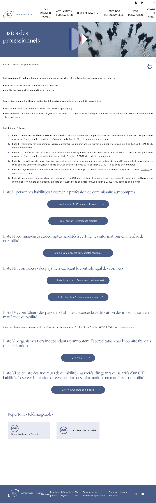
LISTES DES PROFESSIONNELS (113, 13)
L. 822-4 (110, 181)
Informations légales (67, 494)
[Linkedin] (143, 494)
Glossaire (45, 494)
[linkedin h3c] (142, 2)
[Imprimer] (150, 66)
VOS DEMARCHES (135, 13)
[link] (29, 430)
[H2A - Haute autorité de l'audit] (19, 14)
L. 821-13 (79, 139)
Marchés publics (54, 494)
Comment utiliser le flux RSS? (118, 494)
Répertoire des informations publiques (94, 494)
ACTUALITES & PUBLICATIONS (64, 13)
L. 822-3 (145, 169)
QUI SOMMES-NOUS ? (45, 13)
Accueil (6, 64)
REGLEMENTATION (87, 13)
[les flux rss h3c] (136, 2)
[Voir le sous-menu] (53, 9)
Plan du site (78, 494)
